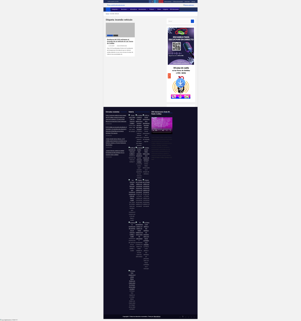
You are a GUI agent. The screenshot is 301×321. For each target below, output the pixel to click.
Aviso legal (187, 1)
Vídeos (159, 9)
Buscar (192, 21)
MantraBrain (157, 316)
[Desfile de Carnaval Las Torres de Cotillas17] (132, 151)
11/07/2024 (111, 45)
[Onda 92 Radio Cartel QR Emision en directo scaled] (181, 28)
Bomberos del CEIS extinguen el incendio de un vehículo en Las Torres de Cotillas (120, 41)
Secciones (124, 9)
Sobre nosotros (167, 1)
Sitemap (193, 1)
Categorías (115, 9)
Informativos (133, 9)
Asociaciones (142, 9)
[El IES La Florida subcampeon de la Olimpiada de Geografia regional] (146, 121)
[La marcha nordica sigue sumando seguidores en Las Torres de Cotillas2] (139, 155)
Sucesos (116, 35)
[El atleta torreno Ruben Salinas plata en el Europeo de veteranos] (146, 154)
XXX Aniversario (174, 9)
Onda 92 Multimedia (122, 45)
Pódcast (151, 9)
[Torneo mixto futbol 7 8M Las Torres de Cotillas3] (132, 119)
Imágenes (165, 9)
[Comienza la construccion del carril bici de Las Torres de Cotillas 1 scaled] (132, 230)
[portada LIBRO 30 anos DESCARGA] (180, 65)
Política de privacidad (178, 1)
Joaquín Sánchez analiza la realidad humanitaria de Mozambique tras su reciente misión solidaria (115, 152)
